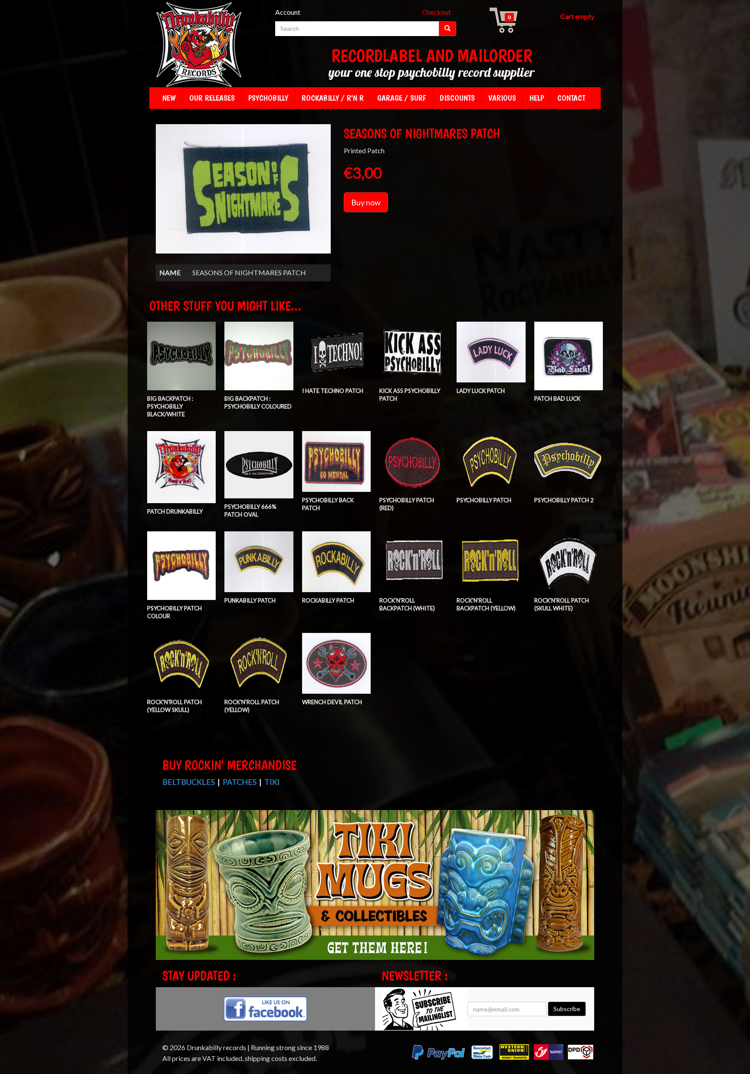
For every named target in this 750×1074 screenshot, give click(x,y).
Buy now (366, 202)
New (169, 98)
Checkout (436, 12)
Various (502, 98)
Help (537, 98)
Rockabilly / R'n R (333, 98)
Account (287, 12)
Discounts (457, 98)
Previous (164, 892)
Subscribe (566, 1008)
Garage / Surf (401, 98)
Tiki (272, 782)
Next (586, 892)
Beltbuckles (188, 782)
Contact (571, 98)
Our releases (212, 98)
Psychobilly (268, 98)
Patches (240, 782)
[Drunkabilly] (199, 46)
